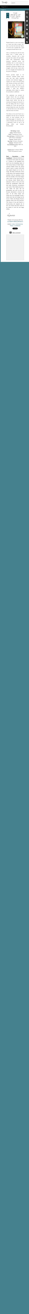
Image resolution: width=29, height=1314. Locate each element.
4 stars (13, 224)
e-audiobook (17, 225)
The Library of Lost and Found (15, 15)
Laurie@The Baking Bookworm (15, 221)
